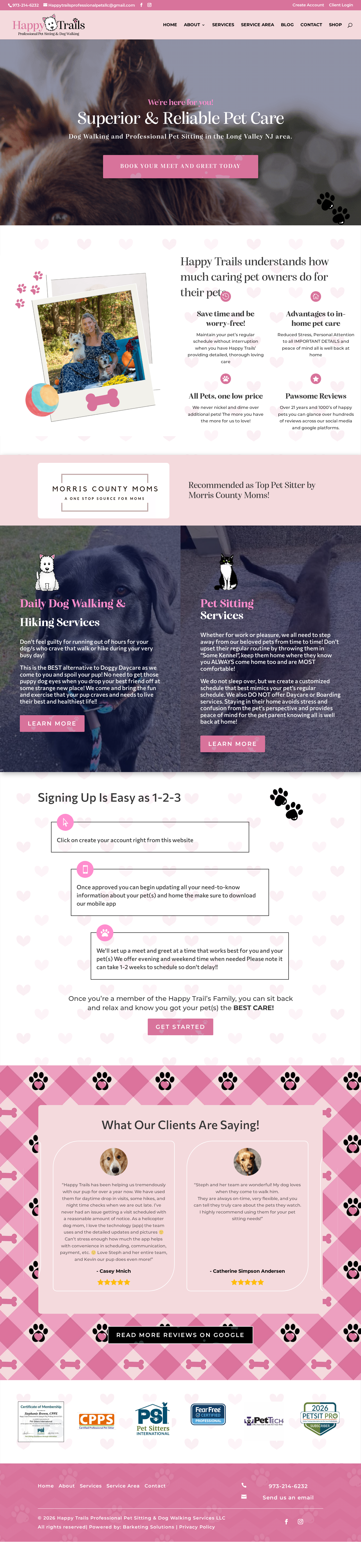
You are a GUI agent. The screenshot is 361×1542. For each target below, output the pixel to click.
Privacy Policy (197, 1527)
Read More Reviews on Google (180, 1335)
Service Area (257, 25)
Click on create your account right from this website (125, 839)
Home (170, 25)
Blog (287, 25)
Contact (311, 25)
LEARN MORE (52, 723)
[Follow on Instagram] (300, 1522)
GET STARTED (180, 1026)
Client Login (341, 5)
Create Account (308, 5)
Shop (335, 25)
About (192, 25)
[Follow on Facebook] (286, 1522)
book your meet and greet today (180, 166)
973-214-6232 (25, 5)
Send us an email (288, 1497)
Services (223, 25)
